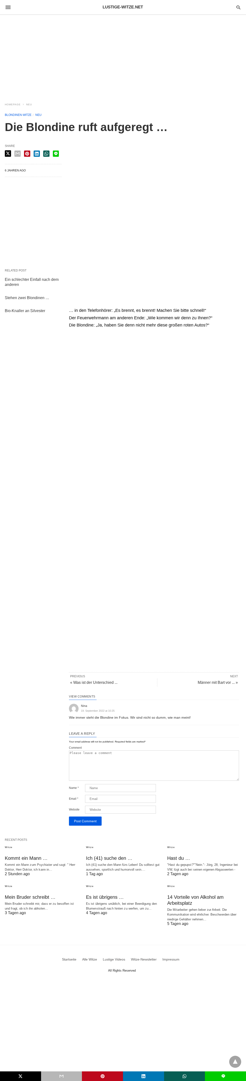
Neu (29, 104)
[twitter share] (8, 153)
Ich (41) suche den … (109, 858)
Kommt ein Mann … (26, 858)
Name (74, 787)
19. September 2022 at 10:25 (98, 710)
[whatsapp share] (46, 154)
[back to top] (235, 1062)
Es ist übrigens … (105, 897)
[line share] (56, 154)
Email (73, 798)
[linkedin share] (37, 154)
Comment (75, 747)
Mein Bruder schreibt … (30, 897)
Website (74, 809)
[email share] (17, 154)
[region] (123, 55)
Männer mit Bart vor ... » (218, 682)
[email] (61, 1076)
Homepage (13, 104)
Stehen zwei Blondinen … (27, 298)
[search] (238, 7)
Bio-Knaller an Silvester (25, 311)
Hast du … (178, 858)
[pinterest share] (27, 154)
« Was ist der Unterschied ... (93, 682)
